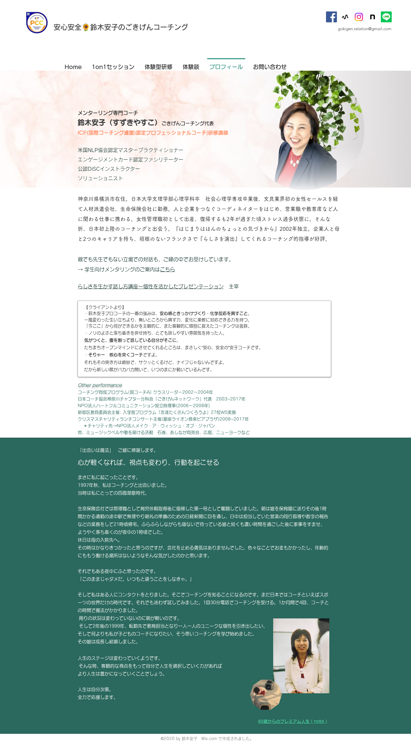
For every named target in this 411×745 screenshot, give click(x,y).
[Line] (386, 16)
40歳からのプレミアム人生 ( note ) (292, 721)
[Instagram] (358, 16)
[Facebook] (331, 16)
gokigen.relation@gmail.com (364, 28)
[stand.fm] (345, 16)
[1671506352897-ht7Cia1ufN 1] (372, 16)
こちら (167, 269)
